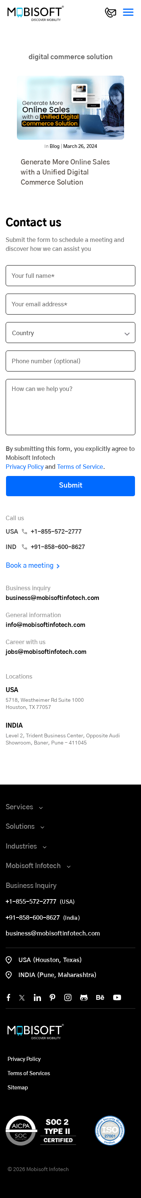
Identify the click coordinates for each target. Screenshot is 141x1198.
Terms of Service (80, 467)
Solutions (20, 827)
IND (45, 547)
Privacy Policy (25, 467)
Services (19, 807)
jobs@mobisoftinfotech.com (46, 652)
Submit (70, 485)
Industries (21, 846)
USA (44, 532)
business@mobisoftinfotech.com (52, 598)
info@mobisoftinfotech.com (45, 625)
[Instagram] (67, 997)
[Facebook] (8, 997)
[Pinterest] (52, 997)
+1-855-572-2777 (32, 902)
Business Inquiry (31, 886)
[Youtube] (117, 997)
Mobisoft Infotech (33, 866)
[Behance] (100, 997)
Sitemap (18, 1088)
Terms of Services (29, 1073)
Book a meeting (30, 565)
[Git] (84, 998)
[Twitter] (22, 998)
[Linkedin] (37, 997)
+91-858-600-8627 (34, 918)
